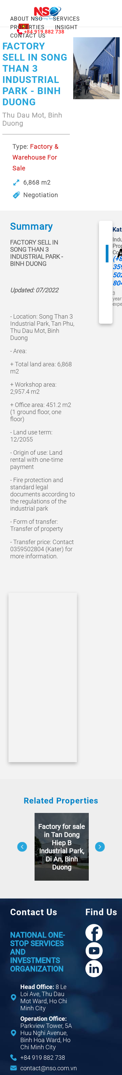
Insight (66, 27)
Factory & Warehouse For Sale (36, 157)
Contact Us (28, 36)
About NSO (26, 19)
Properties (27, 27)
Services (66, 19)
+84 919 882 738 (42, 1057)
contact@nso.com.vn (48, 1068)
